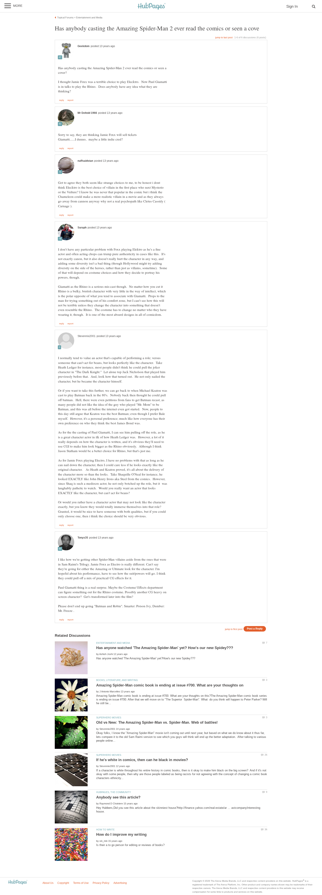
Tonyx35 (83, 537)
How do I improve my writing (121, 834)
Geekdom (84, 46)
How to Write (105, 829)
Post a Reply (255, 628)
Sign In (292, 6)
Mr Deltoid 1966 (87, 112)
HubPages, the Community (113, 792)
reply (61, 100)
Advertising (120, 882)
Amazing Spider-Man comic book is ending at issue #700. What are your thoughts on (169, 685)
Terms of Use (81, 882)
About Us (47, 882)
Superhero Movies (108, 717)
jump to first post (233, 629)
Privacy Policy (101, 882)
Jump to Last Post (224, 37)
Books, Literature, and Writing (117, 680)
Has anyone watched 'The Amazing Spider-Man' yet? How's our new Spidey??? (164, 648)
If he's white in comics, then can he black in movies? (142, 760)
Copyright (63, 882)
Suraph (82, 227)
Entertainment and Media (113, 643)
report (70, 100)
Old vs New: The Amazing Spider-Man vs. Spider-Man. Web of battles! (157, 722)
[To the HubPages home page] (17, 882)
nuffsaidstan (85, 160)
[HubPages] (151, 6)
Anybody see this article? (118, 797)
